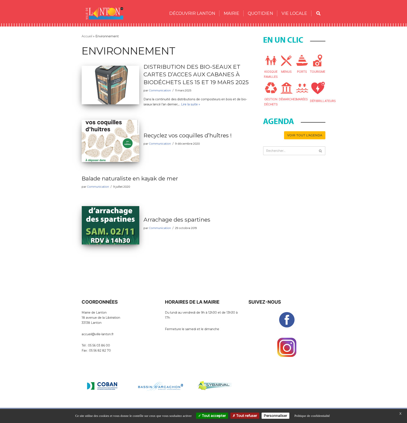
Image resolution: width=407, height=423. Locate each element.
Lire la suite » (190, 104)
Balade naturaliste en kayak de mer (130, 178)
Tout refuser (246, 416)
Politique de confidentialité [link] (312, 415)
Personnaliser (275, 416)
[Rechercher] (320, 150)
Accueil (87, 36)
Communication (160, 90)
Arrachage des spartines (177, 219)
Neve (86, 407)
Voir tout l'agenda (304, 135)
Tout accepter (213, 416)
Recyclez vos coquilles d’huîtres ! (188, 135)
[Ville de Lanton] (107, 13)
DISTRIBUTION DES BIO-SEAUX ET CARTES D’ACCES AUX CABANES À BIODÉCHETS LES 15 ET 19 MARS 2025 (196, 74)
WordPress (120, 407)
